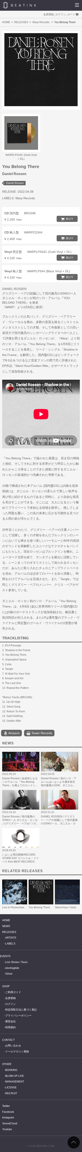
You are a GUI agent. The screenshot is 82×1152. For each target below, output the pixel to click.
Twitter (6, 1106)
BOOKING (11, 1070)
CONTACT (8, 1039)
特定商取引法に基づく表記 (21, 1009)
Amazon (14, 733)
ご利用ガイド (13, 992)
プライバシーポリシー (18, 1015)
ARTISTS (10, 937)
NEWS (6, 926)
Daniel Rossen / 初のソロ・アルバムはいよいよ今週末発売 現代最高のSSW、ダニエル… (58, 782)
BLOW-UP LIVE (14, 1075)
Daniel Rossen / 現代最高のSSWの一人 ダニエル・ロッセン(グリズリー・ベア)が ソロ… (20, 820)
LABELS (10, 943)
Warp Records (40, 22)
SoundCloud (9, 1123)
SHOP (6, 986)
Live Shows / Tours (16, 962)
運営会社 (10, 1021)
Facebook (8, 1111)
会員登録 (48, 14)
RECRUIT (11, 1093)
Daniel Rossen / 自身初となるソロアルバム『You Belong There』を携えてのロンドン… (20, 782)
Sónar (8, 973)
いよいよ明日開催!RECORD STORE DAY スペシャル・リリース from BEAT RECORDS (20, 858)
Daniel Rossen (15, 183)
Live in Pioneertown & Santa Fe (21, 907)
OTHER (6, 1064)
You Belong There (39, 907)
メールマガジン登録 (17, 1051)
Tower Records (41, 733)
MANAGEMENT (14, 1081)
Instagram (8, 1117)
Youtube (7, 1129)
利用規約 (10, 1027)
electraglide (12, 968)
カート (71, 14)
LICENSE (11, 1087)
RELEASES (21, 22)
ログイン (60, 14)
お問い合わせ (13, 1045)
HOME (6, 22)
